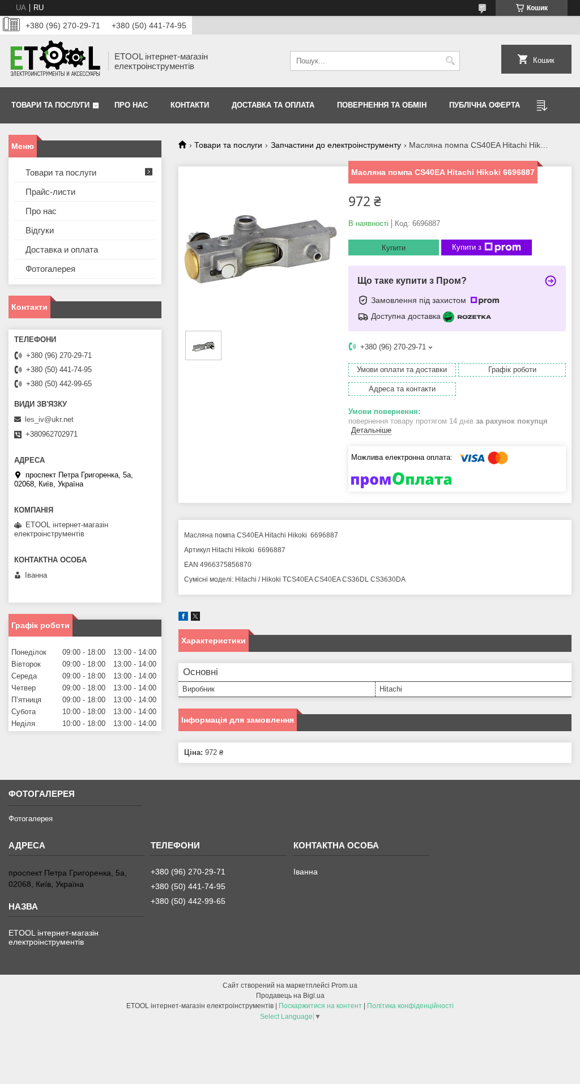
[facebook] (183, 618)
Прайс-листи (50, 192)
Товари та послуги (50, 105)
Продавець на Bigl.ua (290, 996)
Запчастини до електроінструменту (336, 145)
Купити (394, 248)
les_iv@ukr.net (49, 419)
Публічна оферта (484, 105)
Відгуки (39, 230)
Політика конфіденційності (410, 1006)
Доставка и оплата (61, 249)
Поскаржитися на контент (320, 1006)
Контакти (189, 105)
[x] (195, 618)
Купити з (466, 247)
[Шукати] (450, 61)
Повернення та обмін (382, 105)
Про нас (131, 105)
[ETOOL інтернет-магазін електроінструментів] (54, 61)
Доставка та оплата (273, 105)
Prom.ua (344, 985)
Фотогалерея (50, 269)
